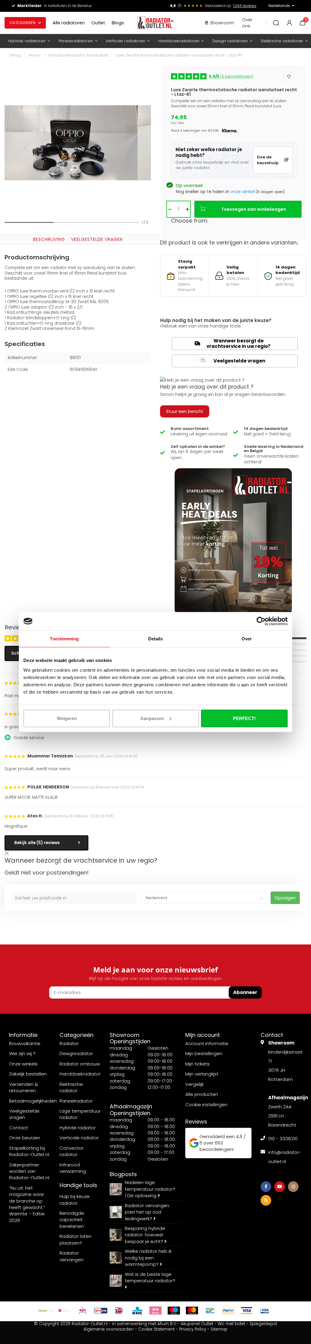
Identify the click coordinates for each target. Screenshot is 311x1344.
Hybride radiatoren (27, 40)
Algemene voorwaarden (109, 1329)
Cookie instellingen (206, 1104)
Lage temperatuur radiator (80, 1114)
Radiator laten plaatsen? (75, 1239)
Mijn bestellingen (203, 1053)
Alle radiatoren (69, 23)
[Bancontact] (210, 1310)
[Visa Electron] (264, 1310)
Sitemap (219, 1329)
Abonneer (245, 992)
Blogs (118, 23)
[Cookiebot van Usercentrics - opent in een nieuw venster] (261, 621)
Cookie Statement (156, 1329)
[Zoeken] (276, 23)
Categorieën (22, 22)
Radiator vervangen (72, 1256)
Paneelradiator (76, 1101)
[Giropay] (100, 1310)
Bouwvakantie (24, 1043)
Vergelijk (194, 1084)
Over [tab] (246, 638)
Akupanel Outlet (197, 1324)
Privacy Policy (192, 1329)
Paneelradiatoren (76, 40)
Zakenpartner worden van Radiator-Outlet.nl (29, 1171)
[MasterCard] (192, 1310)
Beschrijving (49, 239)
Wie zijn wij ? (22, 1053)
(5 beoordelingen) (231, 76)
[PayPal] (228, 1310)
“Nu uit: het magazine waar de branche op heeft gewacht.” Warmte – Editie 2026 (27, 1204)
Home (35, 55)
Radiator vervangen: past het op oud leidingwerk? (147, 1212)
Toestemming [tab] (64, 638)
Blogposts (123, 1174)
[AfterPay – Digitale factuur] (46, 1310)
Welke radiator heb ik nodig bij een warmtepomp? (148, 1257)
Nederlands (279, 5)
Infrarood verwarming (73, 1168)
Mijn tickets (197, 1064)
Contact (18, 1127)
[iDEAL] (119, 1310)
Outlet (98, 23)
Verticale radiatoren (125, 40)
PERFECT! (244, 718)
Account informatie (206, 1043)
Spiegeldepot (263, 1324)
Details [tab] (155, 638)
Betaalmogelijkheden (33, 1101)
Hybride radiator (78, 1127)
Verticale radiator (79, 1137)
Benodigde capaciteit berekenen (72, 1219)
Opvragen (285, 898)
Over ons (247, 23)
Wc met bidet (231, 1324)
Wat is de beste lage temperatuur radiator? (150, 1277)
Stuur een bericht (184, 411)
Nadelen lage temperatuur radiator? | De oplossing (150, 1189)
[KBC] (137, 1310)
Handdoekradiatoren (179, 40)
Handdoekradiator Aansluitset (78, 55)
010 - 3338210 (283, 1138)
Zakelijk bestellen (28, 1074)
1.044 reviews (244, 5)
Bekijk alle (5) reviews (37, 843)
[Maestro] (173, 1310)
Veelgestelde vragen (97, 239)
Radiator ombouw (80, 1064)
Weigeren (67, 718)
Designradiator (76, 1053)
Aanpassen (152, 718)
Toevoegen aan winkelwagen (253, 209)
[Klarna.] (155, 1310)
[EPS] (82, 1310)
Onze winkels (23, 1064)
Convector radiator (72, 1151)
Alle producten (201, 1094)
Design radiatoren (230, 40)
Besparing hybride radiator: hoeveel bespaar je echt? (145, 1235)
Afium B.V (166, 1324)
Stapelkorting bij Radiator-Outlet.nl (29, 1151)
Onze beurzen (24, 1137)
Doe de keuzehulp (268, 160)
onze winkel (243, 192)
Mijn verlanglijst (201, 1074)
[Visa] (246, 1310)
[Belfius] (64, 1310)
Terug (15, 55)
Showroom (222, 23)
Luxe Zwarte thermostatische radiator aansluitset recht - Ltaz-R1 (179, 55)
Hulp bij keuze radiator (75, 1199)
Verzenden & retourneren (23, 1087)
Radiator (69, 1043)
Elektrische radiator (71, 1087)
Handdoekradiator (80, 1074)
